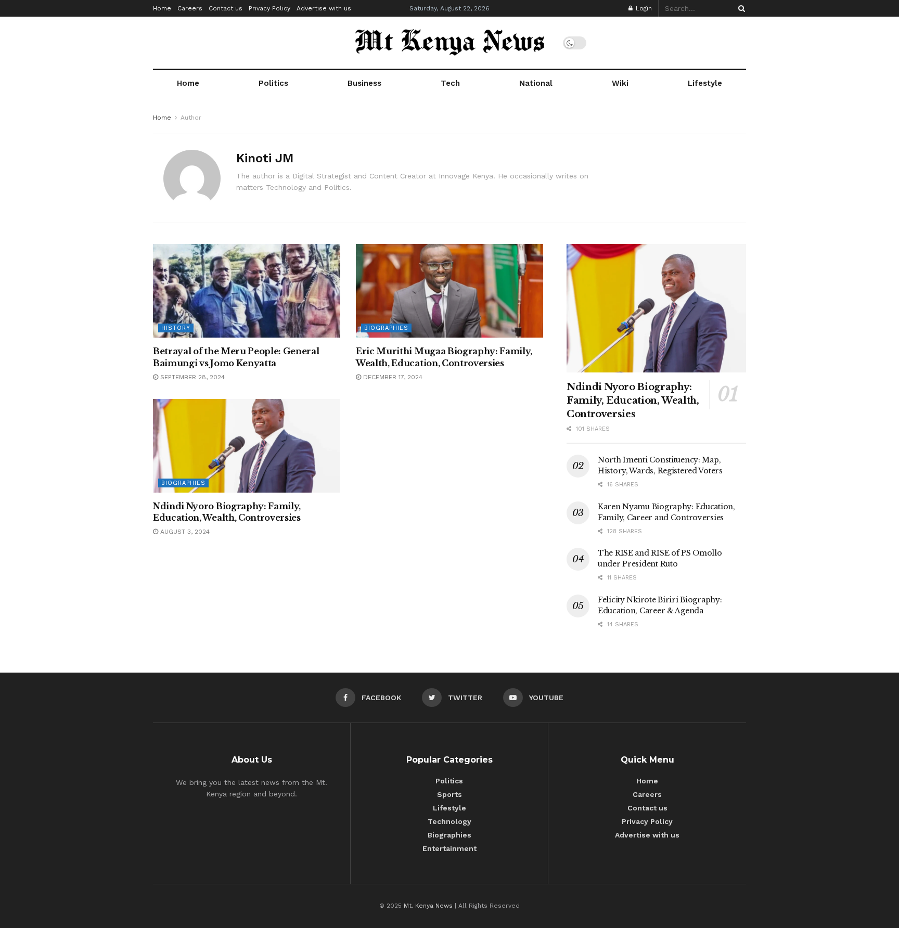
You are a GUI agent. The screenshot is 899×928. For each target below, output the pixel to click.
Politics (273, 83)
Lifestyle (705, 83)
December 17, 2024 (391, 377)
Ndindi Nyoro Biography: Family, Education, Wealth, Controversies (633, 400)
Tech (450, 83)
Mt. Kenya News (429, 905)
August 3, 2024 (184, 531)
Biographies (386, 328)
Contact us (225, 8)
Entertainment (449, 848)
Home (162, 8)
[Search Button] (740, 8)
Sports (449, 794)
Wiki (620, 83)
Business (364, 83)
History (175, 328)
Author (191, 117)
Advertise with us (324, 8)
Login (643, 8)
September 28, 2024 (191, 377)
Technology (449, 821)
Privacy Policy (269, 8)
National (536, 83)
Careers (189, 8)
